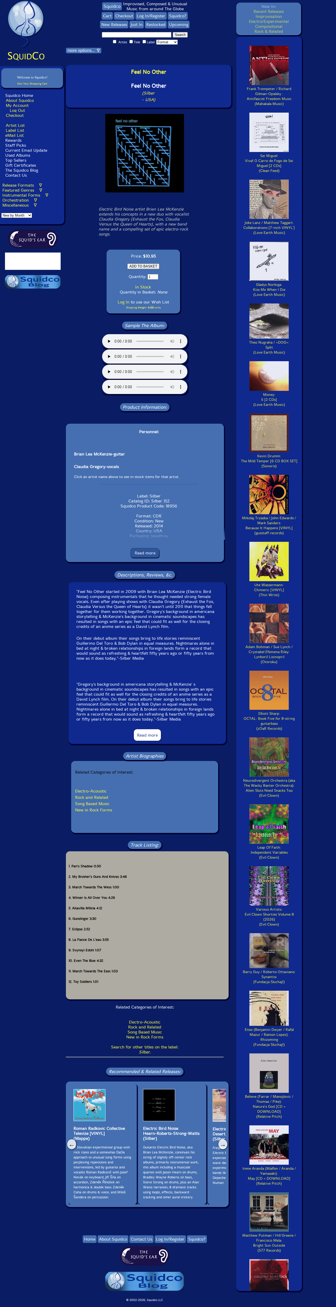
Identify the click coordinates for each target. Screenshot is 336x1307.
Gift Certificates (20, 165)
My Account (17, 105)
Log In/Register (151, 15)
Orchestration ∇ (19, 200)
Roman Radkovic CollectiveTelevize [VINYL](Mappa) (99, 1133)
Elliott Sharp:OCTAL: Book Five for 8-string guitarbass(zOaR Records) (269, 721)
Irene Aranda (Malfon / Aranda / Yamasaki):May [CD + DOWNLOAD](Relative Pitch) (269, 1176)
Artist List (15, 125)
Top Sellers (15, 160)
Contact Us (15, 175)
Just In (137, 24)
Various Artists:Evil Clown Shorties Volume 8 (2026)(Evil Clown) (269, 917)
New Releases (114, 24)
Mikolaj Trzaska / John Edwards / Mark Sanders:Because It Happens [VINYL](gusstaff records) (269, 525)
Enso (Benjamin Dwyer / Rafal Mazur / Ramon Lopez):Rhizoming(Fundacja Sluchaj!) (269, 1037)
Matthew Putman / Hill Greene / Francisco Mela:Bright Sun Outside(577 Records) (269, 1243)
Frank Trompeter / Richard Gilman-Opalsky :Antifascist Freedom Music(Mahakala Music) (269, 96)
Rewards (13, 140)
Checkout (15, 115)
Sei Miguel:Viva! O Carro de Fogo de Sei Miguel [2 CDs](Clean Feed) (269, 163)
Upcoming (178, 24)
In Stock (143, 287)
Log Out (17, 110)
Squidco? (177, 15)
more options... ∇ (83, 50)
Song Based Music (92, 803)
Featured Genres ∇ (22, 190)
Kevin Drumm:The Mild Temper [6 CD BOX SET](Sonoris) (269, 461)
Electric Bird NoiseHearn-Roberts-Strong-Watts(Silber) (171, 1133)
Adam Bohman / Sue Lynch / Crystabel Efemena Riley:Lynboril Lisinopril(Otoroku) (269, 654)
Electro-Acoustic (91, 791)
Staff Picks (15, 145)
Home (89, 1239)
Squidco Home (19, 95)
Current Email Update (25, 150)
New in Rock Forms (93, 809)
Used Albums (17, 155)
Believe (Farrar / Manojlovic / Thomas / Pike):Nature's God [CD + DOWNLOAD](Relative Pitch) (269, 1106)
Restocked (155, 24)
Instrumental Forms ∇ (25, 195)
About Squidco (20, 100)
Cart (107, 15)
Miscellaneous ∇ (19, 205)
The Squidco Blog (21, 170)
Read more (145, 552)
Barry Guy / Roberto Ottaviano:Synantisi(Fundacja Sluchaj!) (269, 977)
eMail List (14, 135)
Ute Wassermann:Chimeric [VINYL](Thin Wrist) (269, 590)
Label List (15, 130)
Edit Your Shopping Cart (32, 83)
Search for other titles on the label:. (144, 1049)
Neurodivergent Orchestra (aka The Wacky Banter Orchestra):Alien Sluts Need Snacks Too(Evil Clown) (269, 788)
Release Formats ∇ (22, 185)
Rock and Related (91, 797)
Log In (123, 302)
